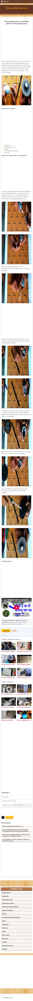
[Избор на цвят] (26, 805)
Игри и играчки (6, 935)
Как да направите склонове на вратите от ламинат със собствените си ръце (16, 840)
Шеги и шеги (5, 938)
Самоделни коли (6, 892)
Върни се (6, 630)
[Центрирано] (18, 805)
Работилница (5, 924)
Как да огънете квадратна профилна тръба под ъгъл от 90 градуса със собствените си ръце (16, 835)
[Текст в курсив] (7, 805)
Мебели (4, 931)
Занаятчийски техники (7, 945)
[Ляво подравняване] (15, 805)
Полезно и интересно (7, 910)
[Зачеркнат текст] (12, 805)
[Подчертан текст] (9, 805)
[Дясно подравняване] (21, 805)
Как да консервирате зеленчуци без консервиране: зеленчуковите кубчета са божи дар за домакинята (15, 830)
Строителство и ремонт (8, 903)
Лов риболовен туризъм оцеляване (11, 917)
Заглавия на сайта (16, 889)
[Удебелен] (4, 805)
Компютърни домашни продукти (10, 906)
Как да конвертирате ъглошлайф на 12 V (12, 826)
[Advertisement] (16, 41)
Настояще (4, 949)
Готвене (4, 921)
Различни (4, 942)
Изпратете (9, 817)
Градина (4, 913)
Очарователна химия (7, 899)
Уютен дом (5, 928)
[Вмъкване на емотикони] (24, 805)
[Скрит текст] (29, 805)
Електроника (5, 896)
